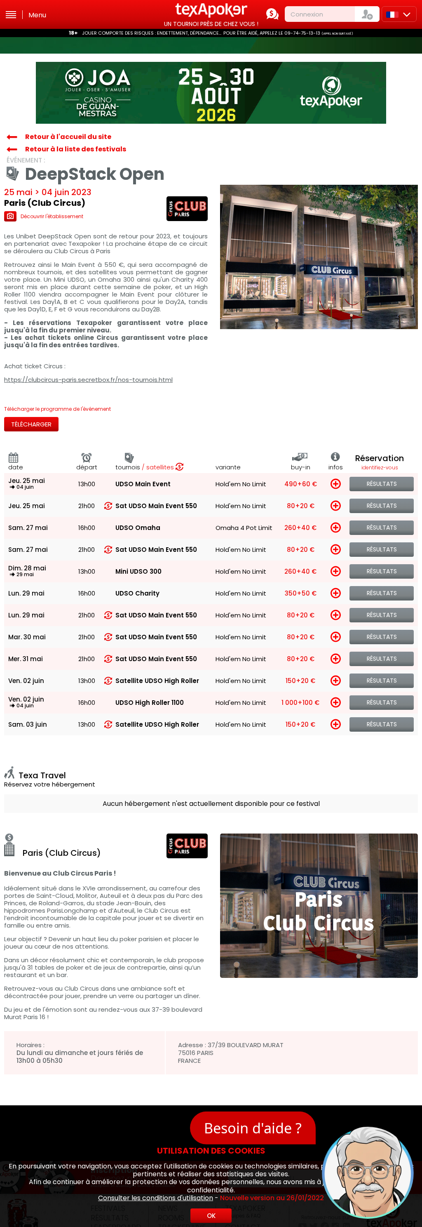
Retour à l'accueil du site (68, 136)
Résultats (382, 484)
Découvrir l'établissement (52, 216)
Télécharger (31, 424)
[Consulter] (211, 93)
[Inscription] (367, 14)
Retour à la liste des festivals (75, 149)
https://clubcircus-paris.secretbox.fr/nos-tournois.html (88, 380)
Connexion (307, 14)
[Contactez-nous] (272, 14)
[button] (312, 1114)
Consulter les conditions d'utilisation (155, 1198)
